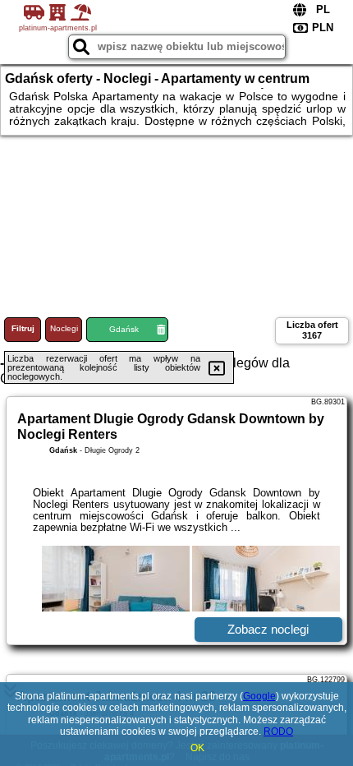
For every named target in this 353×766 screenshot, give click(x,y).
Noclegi (64, 328)
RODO (278, 731)
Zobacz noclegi (268, 629)
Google (259, 696)
